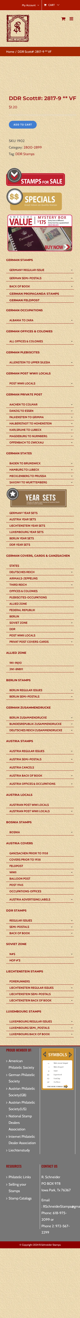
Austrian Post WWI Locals (29, 805)
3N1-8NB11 (16, 669)
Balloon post (19, 878)
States (14, 566)
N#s (12, 954)
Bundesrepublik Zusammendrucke (35, 724)
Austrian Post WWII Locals (29, 811)
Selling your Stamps (17, 1187)
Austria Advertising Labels (29, 899)
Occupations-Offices (25, 891)
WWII (12, 872)
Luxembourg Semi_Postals (29, 1028)
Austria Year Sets (22, 519)
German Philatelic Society (22, 1078)
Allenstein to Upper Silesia (29, 362)
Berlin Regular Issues (25, 690)
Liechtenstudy (19, 1150)
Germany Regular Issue (26, 270)
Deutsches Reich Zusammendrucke (35, 730)
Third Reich (18, 585)
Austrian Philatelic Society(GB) (22, 1091)
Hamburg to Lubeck (24, 469)
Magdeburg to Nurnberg (28, 436)
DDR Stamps (24, 154)
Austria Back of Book (25, 775)
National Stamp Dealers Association (20, 1122)
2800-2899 (33, 147)
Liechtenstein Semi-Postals (30, 994)
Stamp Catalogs (20, 1198)
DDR (12, 629)
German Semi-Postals (25, 278)
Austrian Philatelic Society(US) (22, 1105)
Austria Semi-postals (25, 759)
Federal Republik (22, 610)
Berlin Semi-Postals (24, 696)
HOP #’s (14, 960)
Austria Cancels (21, 767)
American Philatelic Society (21, 1064)
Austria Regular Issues (26, 751)
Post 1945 (16, 885)
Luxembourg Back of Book (29, 1034)
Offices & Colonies (23, 591)
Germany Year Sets (23, 513)
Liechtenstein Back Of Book (30, 1000)
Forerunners (19, 981)
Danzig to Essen (21, 411)
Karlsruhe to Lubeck (25, 430)
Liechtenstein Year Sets (27, 525)
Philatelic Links (20, 1177)
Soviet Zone (18, 623)
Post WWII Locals (22, 383)
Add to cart (23, 124)
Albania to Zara (21, 320)
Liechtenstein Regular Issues (31, 988)
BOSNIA (14, 832)
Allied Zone (18, 604)
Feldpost (16, 866)
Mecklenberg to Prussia (27, 476)
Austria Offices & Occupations (32, 784)
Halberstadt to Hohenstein (30, 423)
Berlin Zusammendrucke (28, 717)
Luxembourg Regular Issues (30, 1021)
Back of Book (19, 286)
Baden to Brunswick (25, 463)
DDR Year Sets (19, 544)
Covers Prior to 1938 (25, 859)
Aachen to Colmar (23, 404)
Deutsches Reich (21, 572)
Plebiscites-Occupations (28, 597)
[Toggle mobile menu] (72, 19)
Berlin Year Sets (21, 538)
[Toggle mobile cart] (63, 19)
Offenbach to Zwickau (26, 442)
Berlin (14, 616)
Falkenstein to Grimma (26, 417)
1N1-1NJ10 (15, 663)
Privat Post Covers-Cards (29, 642)
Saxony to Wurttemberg (28, 482)
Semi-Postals (19, 927)
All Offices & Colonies (26, 341)
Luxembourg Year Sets (26, 532)
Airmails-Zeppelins (23, 578)
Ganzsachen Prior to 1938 (28, 853)
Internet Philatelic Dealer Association (22, 1139)
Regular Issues (20, 920)
